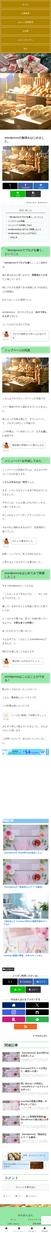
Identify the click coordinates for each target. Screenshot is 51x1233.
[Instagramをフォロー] (13, 1012)
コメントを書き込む (25, 1187)
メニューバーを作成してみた (20, 225)
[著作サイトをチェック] (13, 1005)
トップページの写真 (16, 221)
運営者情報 (38, 1224)
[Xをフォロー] (37, 1005)
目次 (21, 210)
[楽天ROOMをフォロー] (13, 1019)
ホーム (13, 1219)
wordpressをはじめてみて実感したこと (24, 229)
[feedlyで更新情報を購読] (37, 1019)
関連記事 (14, 237)
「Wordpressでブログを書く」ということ (25, 217)
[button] (33, 194)
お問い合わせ (13, 1224)
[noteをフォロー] (37, 1012)
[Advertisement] (25, 102)
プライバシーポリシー (38, 1219)
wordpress (9, 969)
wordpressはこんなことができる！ (23, 233)
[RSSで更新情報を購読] (25, 1026)
